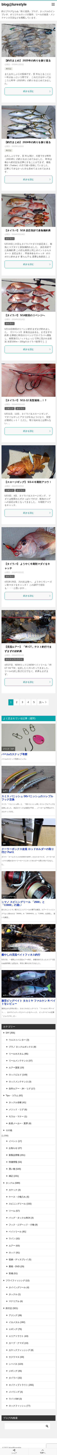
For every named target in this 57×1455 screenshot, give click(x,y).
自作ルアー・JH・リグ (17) (22, 1088)
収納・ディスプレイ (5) (20, 1259)
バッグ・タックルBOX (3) (21, 1218)
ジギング (9, 408)
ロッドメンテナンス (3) (20, 1081)
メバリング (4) (16, 1392)
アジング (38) (15, 1315)
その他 (9, 1130)
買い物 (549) (15, 1169)
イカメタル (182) (17, 1322)
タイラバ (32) (15, 1378)
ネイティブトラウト (14, 659)
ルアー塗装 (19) (16, 1067)
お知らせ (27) (15, 1148)
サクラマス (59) (16, 1357)
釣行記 (8, 69)
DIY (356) (10, 1033)
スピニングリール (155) (20, 1204)
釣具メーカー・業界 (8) (20, 1123)
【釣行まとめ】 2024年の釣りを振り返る (28, 142)
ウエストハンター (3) (19, 1040)
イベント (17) (15, 1141)
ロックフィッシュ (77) (19, 1406)
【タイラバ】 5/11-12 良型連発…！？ (26, 400)
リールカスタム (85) (18, 1054)
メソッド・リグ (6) (18, 1109)
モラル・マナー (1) (18, 1116)
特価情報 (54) (15, 1162)
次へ (41, 702)
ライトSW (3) (15, 1399)
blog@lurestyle (14, 4)
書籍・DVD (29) (16, 1266)
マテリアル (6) (16, 1301)
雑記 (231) (14, 1176)
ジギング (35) (15, 1371)
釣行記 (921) (12, 1308)
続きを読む (28, 91)
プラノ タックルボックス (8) (22, 1047)
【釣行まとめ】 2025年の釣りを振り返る (28, 60)
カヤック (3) (15, 1190)
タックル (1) (15, 1294)
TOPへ (42, 1453)
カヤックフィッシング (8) (21, 1350)
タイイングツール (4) (19, 1287)
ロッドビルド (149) (18, 1074)
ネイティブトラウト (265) (21, 1385)
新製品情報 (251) (17, 1155)
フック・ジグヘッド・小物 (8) (23, 1224)
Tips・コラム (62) (14, 1095)
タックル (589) (13, 1183)
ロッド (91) (14, 1252)
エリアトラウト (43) (18, 1336)
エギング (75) (15, 1329)
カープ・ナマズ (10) (18, 1343)
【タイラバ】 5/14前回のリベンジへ (25, 315)
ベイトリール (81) (17, 1231)
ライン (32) (14, 1238)
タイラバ (9, 239)
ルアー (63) (14, 1245)
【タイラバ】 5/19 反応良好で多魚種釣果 (28, 230)
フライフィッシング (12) (17, 1280)
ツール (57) (14, 1211)
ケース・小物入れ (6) (19, 1197)
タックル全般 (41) (17, 1102)
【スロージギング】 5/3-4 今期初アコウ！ (28, 482)
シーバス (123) (16, 1364)
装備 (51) (13, 1273)
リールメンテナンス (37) (21, 1060)
